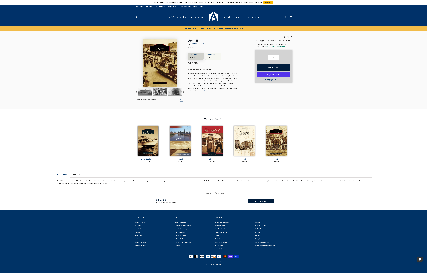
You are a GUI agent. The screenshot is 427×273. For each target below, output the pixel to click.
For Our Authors (260, 229)
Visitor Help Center (221, 232)
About (195, 6)
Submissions (172, 6)
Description (62, 175)
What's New (253, 17)
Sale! (171, 17)
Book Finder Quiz (140, 245)
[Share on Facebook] (285, 37)
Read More (207, 91)
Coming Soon (139, 239)
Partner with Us (160, 6)
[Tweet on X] (288, 37)
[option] (213, 28)
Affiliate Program (221, 249)
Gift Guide (138, 225)
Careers (177, 245)
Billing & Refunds (260, 225)
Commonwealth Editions (183, 242)
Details (76, 175)
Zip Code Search (184, 17)
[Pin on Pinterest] (291, 37)
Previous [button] (136, 92)
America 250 (239, 17)
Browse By (199, 17)
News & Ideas (139, 6)
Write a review (261, 201)
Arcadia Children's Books (183, 225)
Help (201, 6)
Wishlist (137, 232)
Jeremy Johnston (198, 44)
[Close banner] (425, 3)
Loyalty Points (139, 229)
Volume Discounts (140, 242)
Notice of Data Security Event (265, 245)
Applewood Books (180, 222)
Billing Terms (259, 239)
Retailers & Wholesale (222, 222)
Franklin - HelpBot (221, 229)
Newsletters (219, 245)
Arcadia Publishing (181, 229)
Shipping (258, 222)
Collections (138, 235)
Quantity (274, 53)
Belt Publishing (180, 232)
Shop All (226, 17)
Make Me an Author (221, 242)
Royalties (258, 232)
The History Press (181, 235)
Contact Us (218, 235)
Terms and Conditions (262, 242)
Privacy (257, 235)
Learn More (268, 2)
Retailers (149, 6)
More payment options (273, 80)
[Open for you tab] (420, 259)
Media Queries (219, 239)
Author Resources (185, 6)
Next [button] (183, 92)
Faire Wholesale (220, 225)
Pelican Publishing (181, 239)
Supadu (219, 264)
